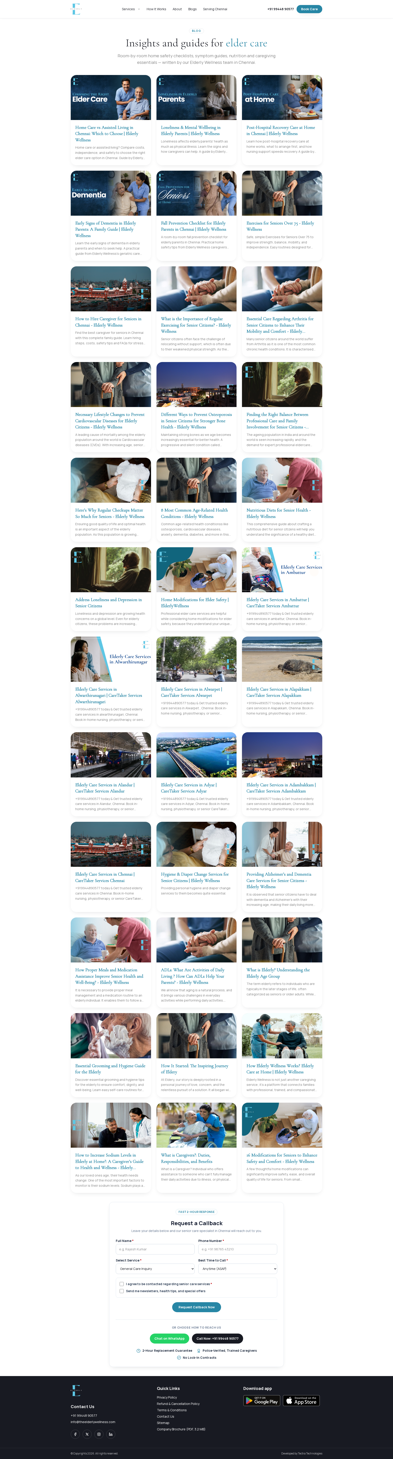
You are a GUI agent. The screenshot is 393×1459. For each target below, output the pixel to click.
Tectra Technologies (310, 1453)
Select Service (129, 1260)
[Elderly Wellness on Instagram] (98, 1434)
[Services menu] (140, 9)
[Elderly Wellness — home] (76, 9)
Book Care (309, 9)
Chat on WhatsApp (169, 1338)
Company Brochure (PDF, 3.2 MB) (181, 1429)
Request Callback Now (197, 1307)
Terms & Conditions (172, 1410)
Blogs (192, 9)
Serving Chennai (215, 9)
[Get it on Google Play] (261, 1400)
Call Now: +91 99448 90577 (217, 1338)
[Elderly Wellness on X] (87, 1434)
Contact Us (165, 1416)
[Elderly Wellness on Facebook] (75, 1434)
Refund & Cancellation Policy (178, 1404)
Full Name (125, 1241)
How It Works (156, 9)
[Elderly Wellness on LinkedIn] (110, 1434)
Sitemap (163, 1423)
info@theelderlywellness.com (93, 1422)
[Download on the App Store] (301, 1400)
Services (128, 9)
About (177, 9)
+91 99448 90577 (280, 9)
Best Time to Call (213, 1260)
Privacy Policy (167, 1397)
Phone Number (211, 1241)
